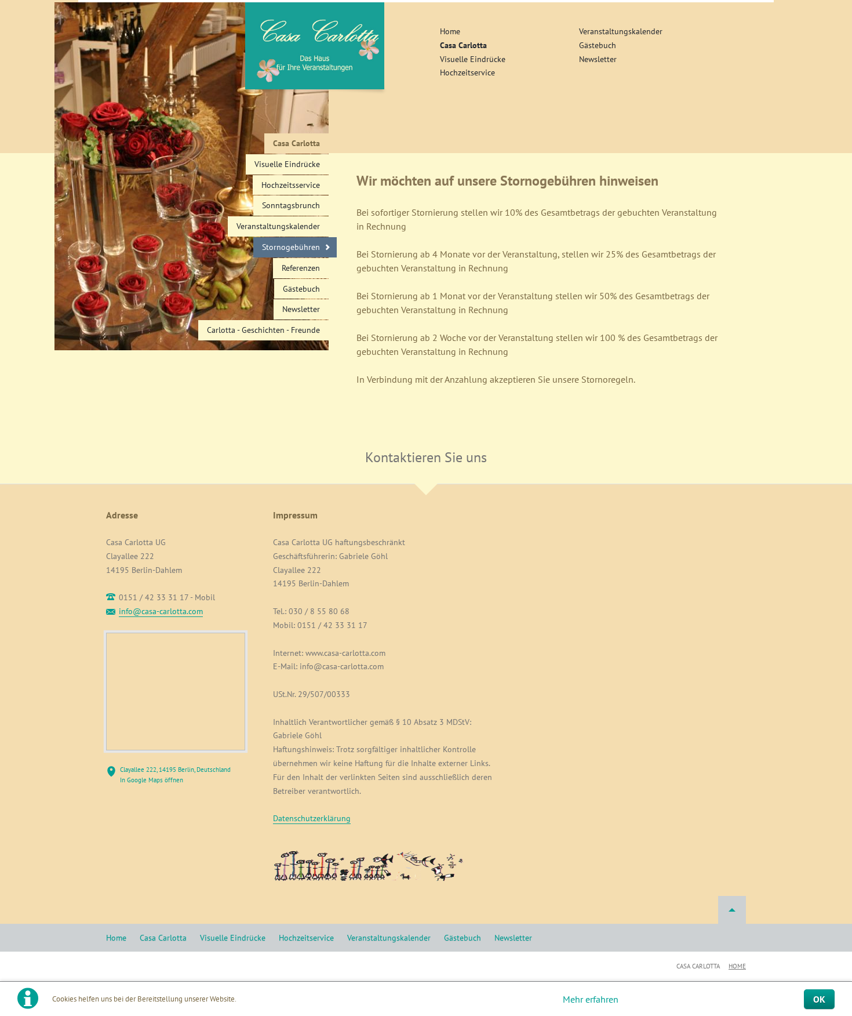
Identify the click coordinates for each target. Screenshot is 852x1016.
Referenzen (301, 268)
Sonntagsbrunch (291, 205)
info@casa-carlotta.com (161, 611)
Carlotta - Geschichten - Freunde (263, 330)
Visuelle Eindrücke (472, 59)
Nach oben (732, 910)
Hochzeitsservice (290, 185)
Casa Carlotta (463, 45)
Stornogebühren (291, 247)
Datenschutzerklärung (312, 818)
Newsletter (598, 59)
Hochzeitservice (467, 72)
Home (450, 31)
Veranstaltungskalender (620, 31)
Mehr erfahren (590, 999)
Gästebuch (597, 45)
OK (819, 999)
